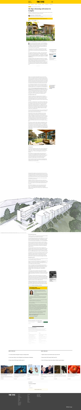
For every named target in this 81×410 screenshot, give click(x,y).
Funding (19, 399)
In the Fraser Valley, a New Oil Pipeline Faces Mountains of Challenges (21, 357)
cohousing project (34, 41)
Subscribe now (45, 322)
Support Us (47, 4)
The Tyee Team (19, 397)
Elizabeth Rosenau (33, 15)
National (28, 398)
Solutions (39, 4)
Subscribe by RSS (39, 396)
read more (51, 281)
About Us (19, 395)
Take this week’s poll (38, 389)
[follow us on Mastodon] (32, 20)
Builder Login (38, 395)
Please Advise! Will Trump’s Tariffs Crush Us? (16, 360)
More (43, 4)
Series (28, 401)
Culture (36, 4)
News (29, 4)
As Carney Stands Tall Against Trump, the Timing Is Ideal (19, 354)
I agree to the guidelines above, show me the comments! (38, 326)
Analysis (32, 4)
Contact (19, 398)
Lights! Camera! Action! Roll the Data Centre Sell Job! (51, 354)
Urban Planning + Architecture (37, 6)
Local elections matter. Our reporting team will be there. (35, 288)
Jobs (18, 401)
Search (51, 4)
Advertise (19, 400)
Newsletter (19, 396)
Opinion (28, 400)
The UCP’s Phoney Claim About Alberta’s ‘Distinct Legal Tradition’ (53, 360)
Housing (32, 6)
